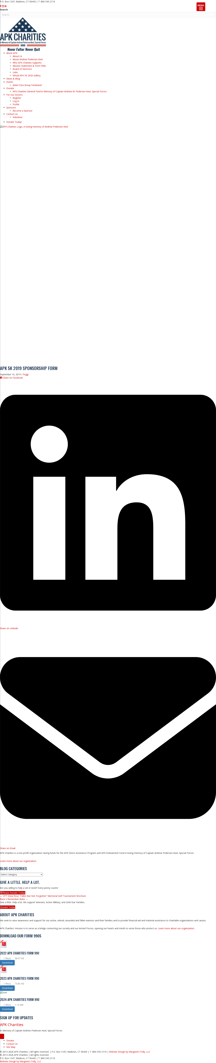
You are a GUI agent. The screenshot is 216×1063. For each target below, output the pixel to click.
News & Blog (13, 78)
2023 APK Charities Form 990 (19, 978)
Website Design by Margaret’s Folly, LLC (129, 1051)
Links (15, 72)
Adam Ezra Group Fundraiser (27, 85)
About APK (11, 53)
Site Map (10, 1046)
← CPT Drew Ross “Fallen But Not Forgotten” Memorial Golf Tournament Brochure (43, 895)
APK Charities (11, 1024)
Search (4, 9)
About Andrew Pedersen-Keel (28, 59)
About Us (17, 56)
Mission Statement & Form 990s (29, 65)
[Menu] (2, 1036)
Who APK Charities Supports (27, 62)
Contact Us (12, 113)
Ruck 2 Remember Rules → (14, 899)
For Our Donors (14, 94)
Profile (16, 104)
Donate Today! (14, 121)
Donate (10, 88)
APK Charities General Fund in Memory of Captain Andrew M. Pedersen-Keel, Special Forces (60, 91)
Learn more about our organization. (18, 861)
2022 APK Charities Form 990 (19, 953)
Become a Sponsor (22, 110)
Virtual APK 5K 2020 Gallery (26, 75)
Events (9, 81)
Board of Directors (22, 68)
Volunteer (17, 117)
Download (7, 962)
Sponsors (11, 107)
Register (17, 97)
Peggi (25, 374)
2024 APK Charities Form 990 (19, 999)
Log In (16, 101)
